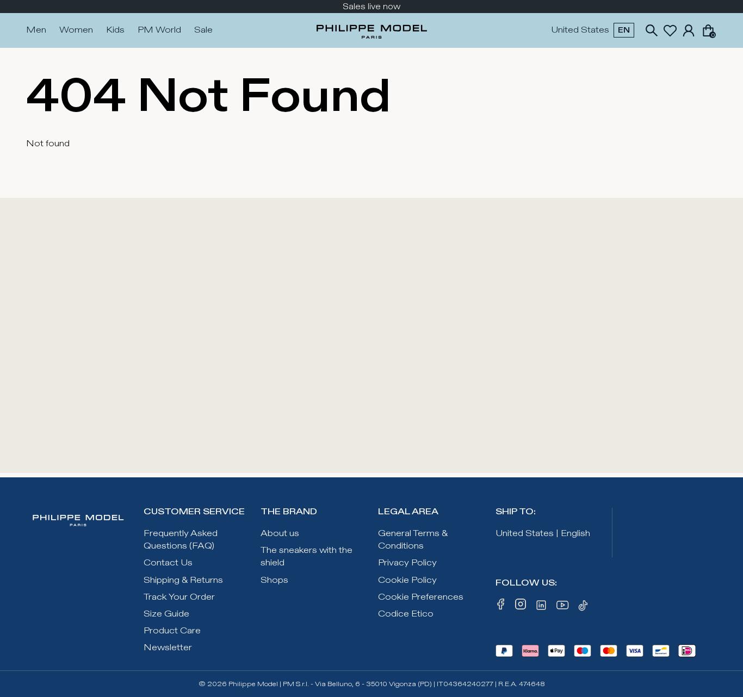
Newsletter (168, 648)
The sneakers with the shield (306, 557)
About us (280, 533)
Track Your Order (179, 597)
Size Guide (166, 614)
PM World (159, 30)
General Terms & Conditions (413, 540)
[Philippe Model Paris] (371, 30)
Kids (115, 30)
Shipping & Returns (183, 580)
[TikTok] (584, 607)
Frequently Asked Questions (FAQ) (181, 540)
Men (36, 30)
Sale (203, 30)
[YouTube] (562, 607)
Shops (274, 580)
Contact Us (168, 563)
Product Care (172, 631)
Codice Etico (406, 614)
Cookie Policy (407, 580)
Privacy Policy (407, 563)
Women (76, 30)
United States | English (543, 533)
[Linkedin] (541, 607)
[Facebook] (501, 607)
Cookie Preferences (420, 597)
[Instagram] (520, 607)
